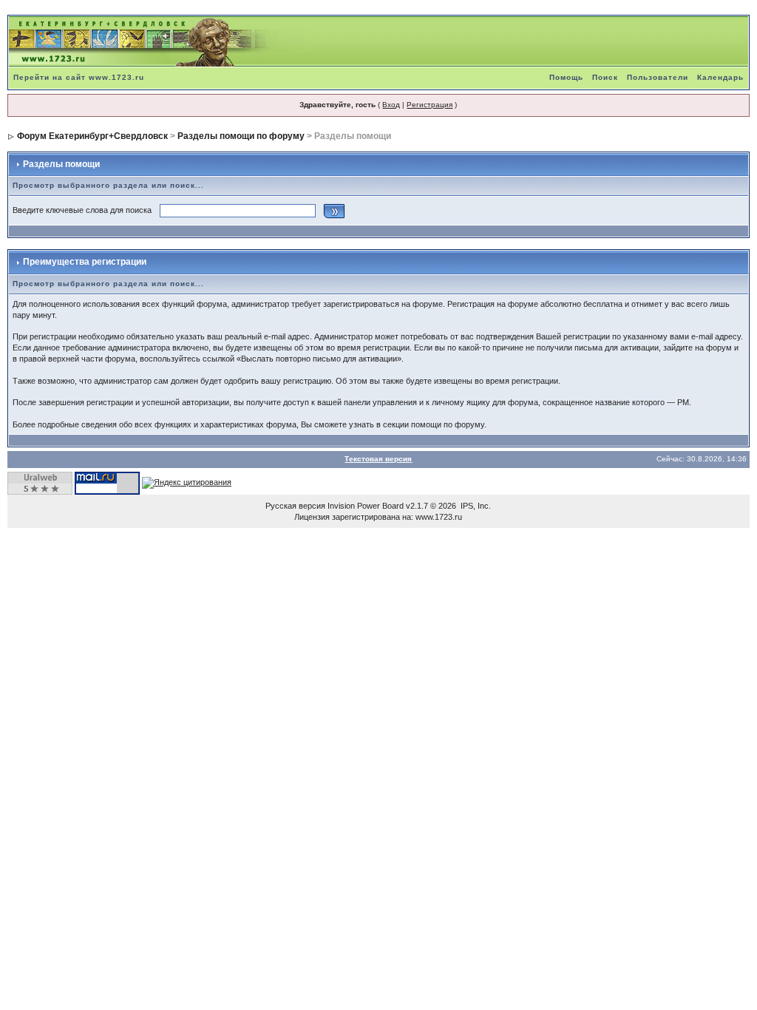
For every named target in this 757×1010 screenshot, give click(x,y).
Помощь (566, 77)
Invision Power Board (365, 505)
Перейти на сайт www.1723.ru (78, 77)
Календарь (720, 77)
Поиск (605, 77)
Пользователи (657, 77)
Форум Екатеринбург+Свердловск (92, 136)
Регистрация (429, 105)
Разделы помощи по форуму (241, 136)
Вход (391, 105)
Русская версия (295, 505)
